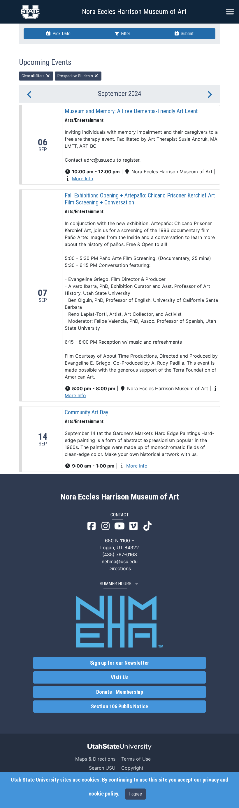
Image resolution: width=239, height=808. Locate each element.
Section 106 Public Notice (119, 706)
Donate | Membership (119, 692)
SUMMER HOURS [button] (115, 583)
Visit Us (120, 677)
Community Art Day (86, 412)
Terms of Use (136, 759)
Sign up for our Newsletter (119, 663)
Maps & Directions (95, 759)
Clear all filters (33, 76)
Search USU (102, 768)
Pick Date (61, 33)
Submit (187, 33)
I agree (135, 794)
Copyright (132, 768)
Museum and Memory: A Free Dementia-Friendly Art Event (131, 111)
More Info (82, 178)
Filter (125, 33)
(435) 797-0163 (119, 554)
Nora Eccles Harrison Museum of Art (134, 12)
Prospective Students (75, 76)
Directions (119, 568)
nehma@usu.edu (120, 561)
